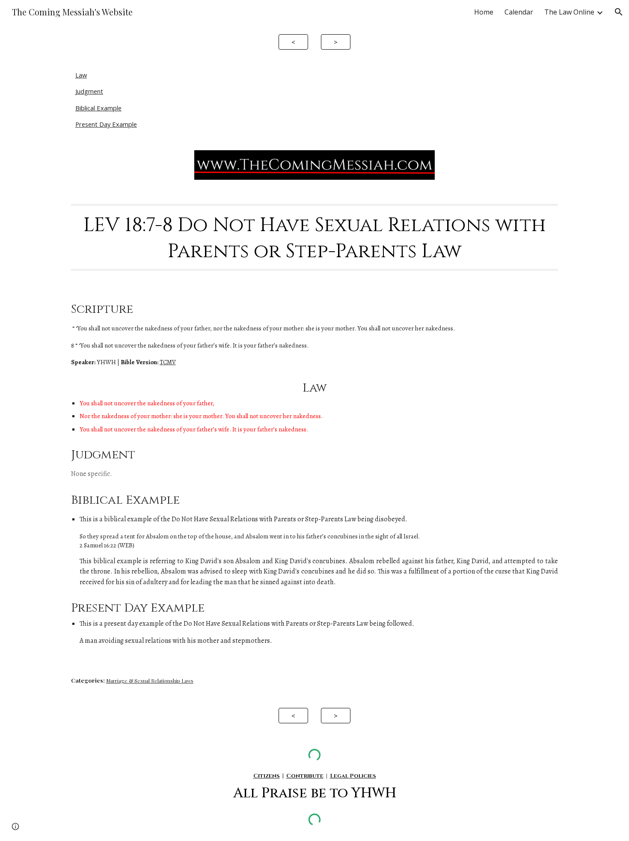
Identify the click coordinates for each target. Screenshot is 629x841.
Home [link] (483, 12)
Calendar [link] (518, 12)
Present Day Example (106, 124)
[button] (618, 12)
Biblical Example (98, 108)
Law (81, 75)
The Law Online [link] (569, 12)
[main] (314, 237)
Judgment (89, 91)
